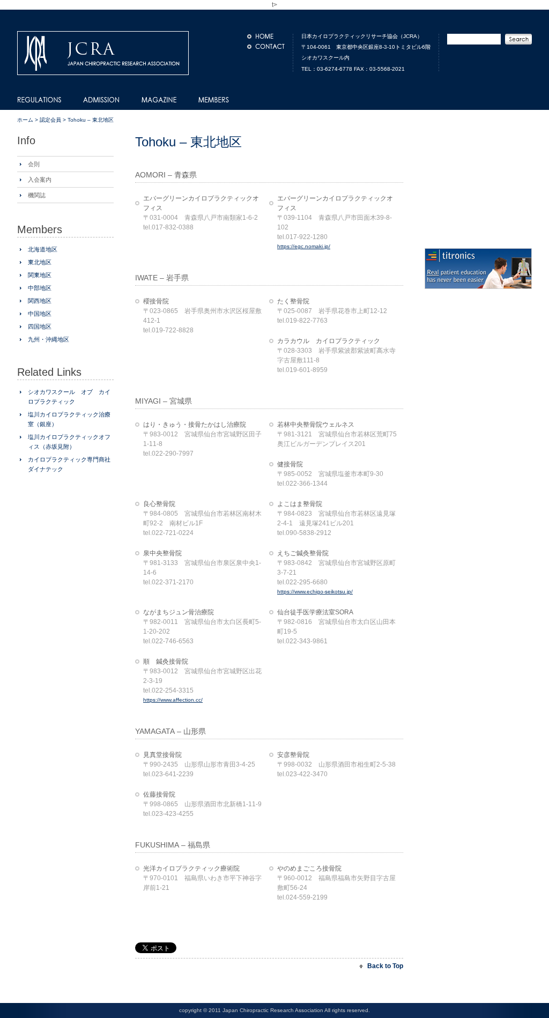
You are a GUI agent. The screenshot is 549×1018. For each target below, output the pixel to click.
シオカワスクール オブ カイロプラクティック (69, 397)
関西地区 (39, 301)
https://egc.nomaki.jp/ (303, 246)
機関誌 (37, 195)
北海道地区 (42, 249)
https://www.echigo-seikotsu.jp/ (315, 592)
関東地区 (39, 275)
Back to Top (385, 966)
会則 (34, 164)
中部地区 (39, 288)
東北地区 (39, 262)
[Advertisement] (260, 928)
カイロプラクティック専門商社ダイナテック (69, 464)
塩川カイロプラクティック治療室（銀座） (69, 419)
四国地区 (39, 326)
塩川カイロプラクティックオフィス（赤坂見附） (69, 442)
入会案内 (39, 179)
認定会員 (50, 120)
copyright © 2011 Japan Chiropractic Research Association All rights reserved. (274, 1010)
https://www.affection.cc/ (173, 700)
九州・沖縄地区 (48, 339)
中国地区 (39, 313)
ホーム (25, 120)
